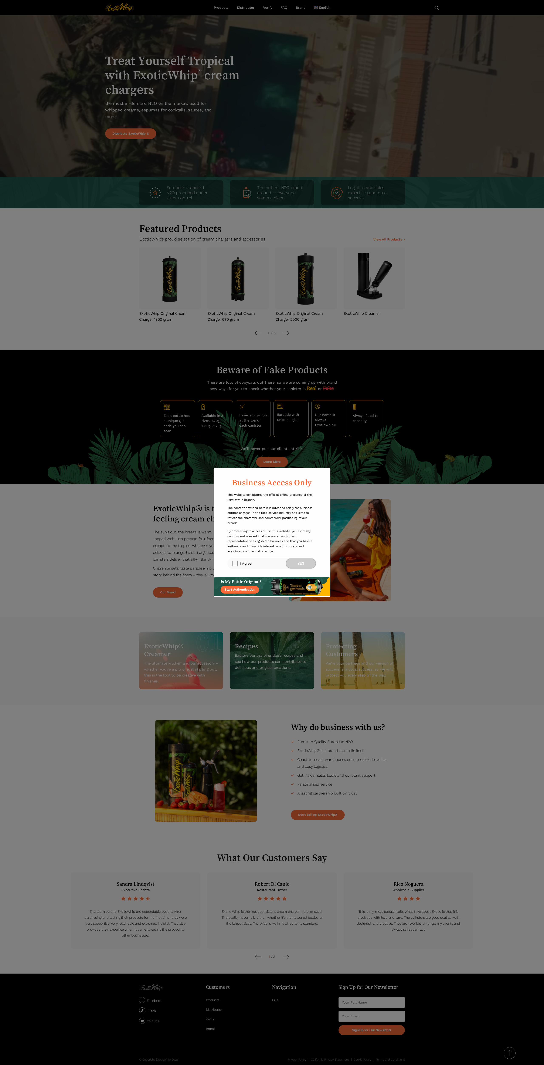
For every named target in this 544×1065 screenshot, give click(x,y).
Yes (301, 563)
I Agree (246, 563)
